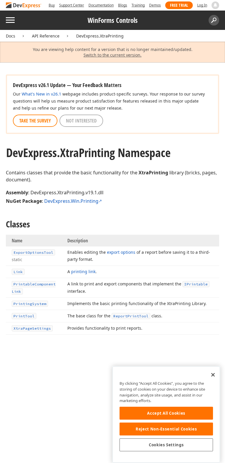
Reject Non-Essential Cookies (166, 429)
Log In (202, 5)
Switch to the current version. (112, 55)
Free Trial (179, 5)
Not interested (81, 121)
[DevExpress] (24, 5)
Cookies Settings (166, 444)
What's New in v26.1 (41, 94)
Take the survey (35, 121)
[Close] (213, 374)
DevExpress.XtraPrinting (100, 36)
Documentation (101, 5)
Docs (10, 36)
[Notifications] (215, 5)
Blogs (122, 5)
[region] (166, 414)
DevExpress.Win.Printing (71, 201)
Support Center (71, 5)
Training (138, 5)
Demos (155, 5)
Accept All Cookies (166, 413)
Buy (52, 5)
